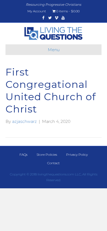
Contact (53, 163)
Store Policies (46, 154)
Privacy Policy (77, 154)
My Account (36, 11)
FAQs (23, 154)
